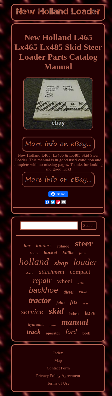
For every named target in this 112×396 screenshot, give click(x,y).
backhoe (43, 290)
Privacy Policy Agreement (58, 376)
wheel (64, 281)
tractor (40, 300)
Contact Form (58, 368)
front (82, 253)
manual (74, 322)
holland (34, 261)
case (83, 291)
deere (29, 273)
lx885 (68, 252)
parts (53, 325)
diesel (68, 292)
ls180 (80, 283)
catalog (63, 246)
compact (80, 271)
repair (42, 280)
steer (84, 243)
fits (73, 302)
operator (53, 333)
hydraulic (36, 324)
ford (71, 331)
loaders (43, 245)
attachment (51, 272)
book (86, 334)
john (61, 302)
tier (27, 245)
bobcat (74, 314)
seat (85, 303)
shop (61, 263)
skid (56, 311)
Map (58, 360)
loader (85, 262)
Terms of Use (58, 383)
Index (58, 353)
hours (34, 253)
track (34, 331)
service (32, 311)
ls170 (90, 313)
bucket (50, 252)
